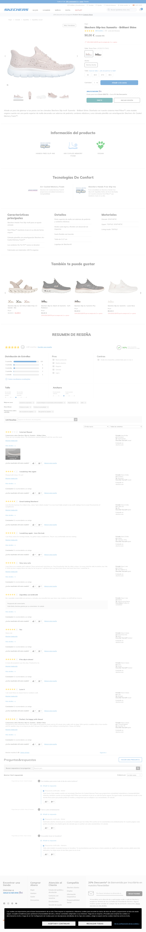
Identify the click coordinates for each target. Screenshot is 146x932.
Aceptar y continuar (59, 923)
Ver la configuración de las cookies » (126, 924)
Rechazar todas (95, 923)
